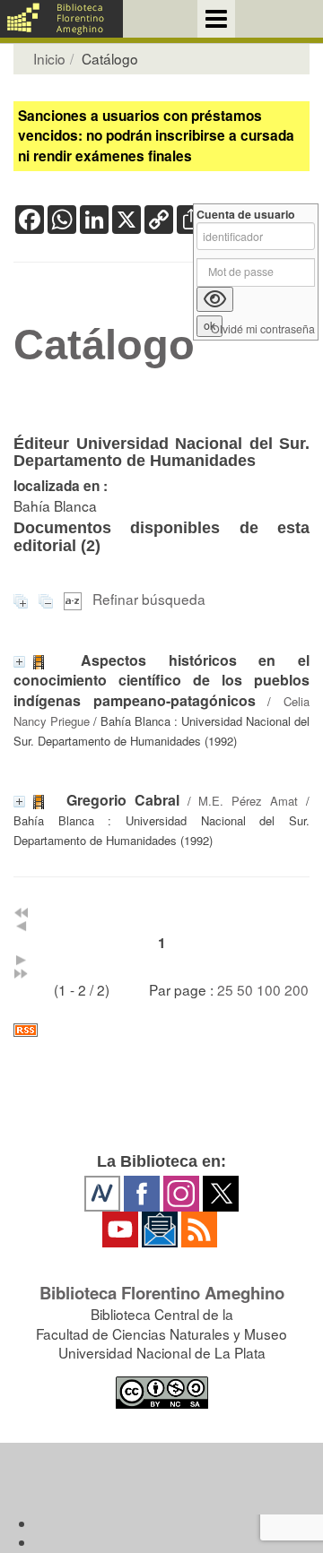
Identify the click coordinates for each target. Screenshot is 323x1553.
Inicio (49, 58)
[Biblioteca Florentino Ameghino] (61, 19)
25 (225, 989)
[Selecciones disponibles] (74, 598)
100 (269, 989)
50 (245, 989)
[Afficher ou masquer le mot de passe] (214, 299)
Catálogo (104, 345)
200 (296, 989)
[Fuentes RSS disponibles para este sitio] (161, 1030)
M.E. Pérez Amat (248, 800)
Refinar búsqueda (148, 598)
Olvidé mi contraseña (263, 329)
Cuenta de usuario (245, 214)
